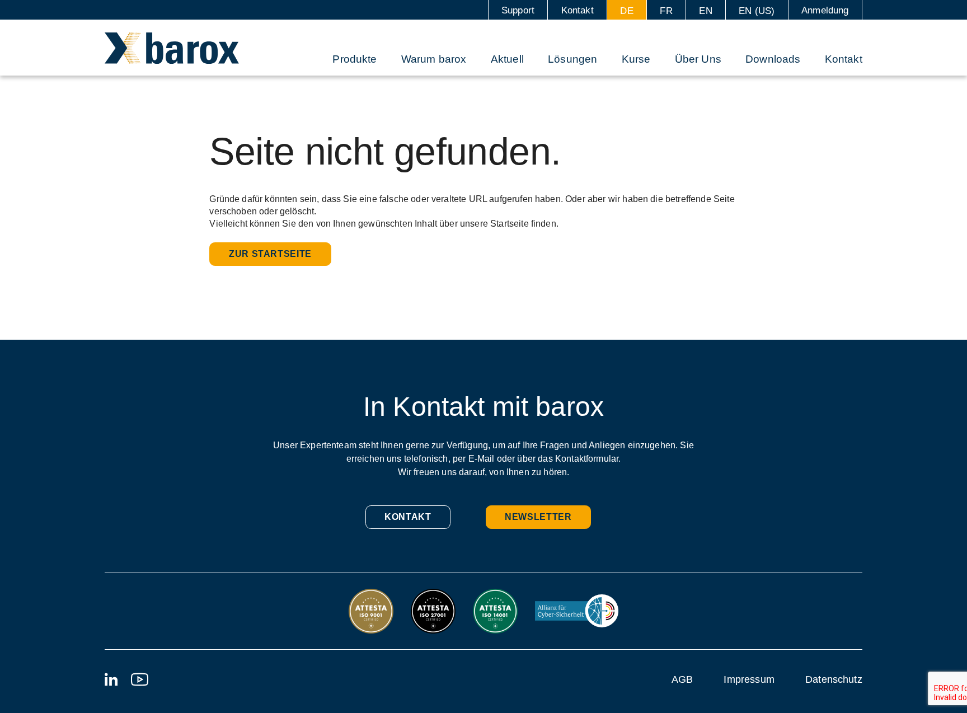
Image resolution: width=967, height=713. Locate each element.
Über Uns (698, 59)
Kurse (636, 59)
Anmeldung (824, 10)
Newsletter (538, 517)
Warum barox (434, 59)
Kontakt (577, 10)
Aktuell (507, 59)
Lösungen (572, 59)
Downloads (772, 59)
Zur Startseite (270, 254)
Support (517, 10)
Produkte (354, 59)
